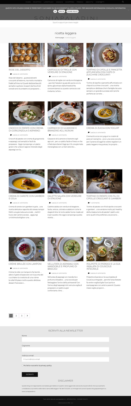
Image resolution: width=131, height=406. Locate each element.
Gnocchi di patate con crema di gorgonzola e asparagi (26, 129)
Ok (55, 11)
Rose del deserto (19, 70)
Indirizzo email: (28, 356)
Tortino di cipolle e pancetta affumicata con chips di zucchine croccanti (104, 72)
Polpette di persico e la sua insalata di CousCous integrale (103, 266)
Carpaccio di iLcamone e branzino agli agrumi (62, 129)
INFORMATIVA (71, 399)
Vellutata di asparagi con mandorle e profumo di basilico (63, 266)
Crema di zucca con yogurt (102, 128)
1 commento (95, 203)
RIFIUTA (61, 11)
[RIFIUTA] (128, 10)
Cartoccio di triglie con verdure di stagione (62, 71)
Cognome (26, 346)
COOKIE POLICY (72, 11)
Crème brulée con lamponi (25, 264)
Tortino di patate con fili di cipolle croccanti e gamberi (103, 197)
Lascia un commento (20, 74)
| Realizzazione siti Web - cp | (65, 402)
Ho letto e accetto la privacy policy (38, 366)
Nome (24, 336)
